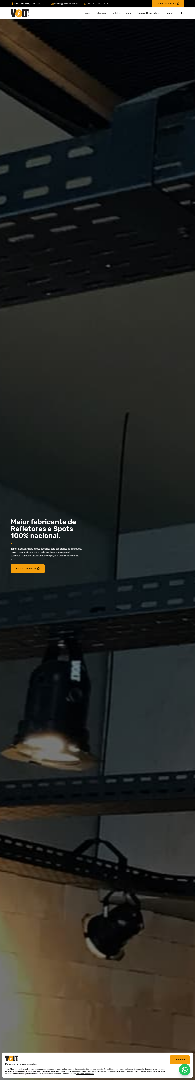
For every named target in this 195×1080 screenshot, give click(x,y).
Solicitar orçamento (26, 568)
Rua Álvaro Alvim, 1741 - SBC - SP (29, 4)
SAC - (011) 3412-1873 (97, 4)
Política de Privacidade (85, 1074)
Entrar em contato (166, 3)
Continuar (179, 1059)
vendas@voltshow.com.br (66, 4)
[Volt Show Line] (20, 13)
